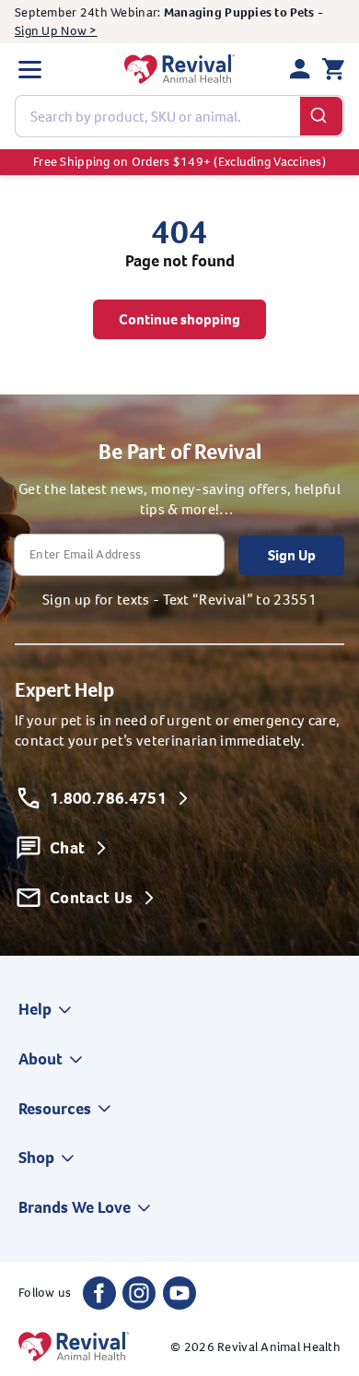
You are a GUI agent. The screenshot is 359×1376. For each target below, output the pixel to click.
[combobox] (179, 116)
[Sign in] (300, 69)
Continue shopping (179, 319)
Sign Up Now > (56, 31)
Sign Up (292, 555)
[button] (29, 69)
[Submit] (322, 116)
